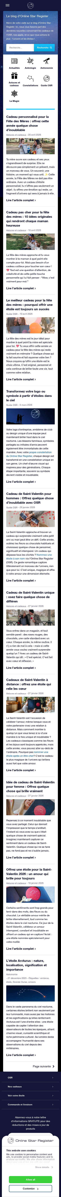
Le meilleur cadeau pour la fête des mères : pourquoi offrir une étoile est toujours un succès (29, 304)
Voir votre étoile (16, 1095)
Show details (42, 1167)
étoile (9, 982)
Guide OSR (12, 314)
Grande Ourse (20, 982)
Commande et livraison (20, 1104)
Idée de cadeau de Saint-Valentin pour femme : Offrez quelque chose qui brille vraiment (30, 786)
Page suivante (42, 1066)
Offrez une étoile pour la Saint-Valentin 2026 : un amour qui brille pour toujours (29, 873)
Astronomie (12, 974)
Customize (29, 1188)
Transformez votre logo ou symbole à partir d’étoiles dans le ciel (29, 395)
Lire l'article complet (20, 200)
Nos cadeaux (15, 1086)
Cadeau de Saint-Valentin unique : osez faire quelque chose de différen (30, 596)
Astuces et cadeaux (16, 135)
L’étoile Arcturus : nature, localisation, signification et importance (26, 965)
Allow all (30, 1179)
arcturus (44, 978)
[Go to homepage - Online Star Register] (30, 5)
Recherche (42, 47)
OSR (10, 1077)
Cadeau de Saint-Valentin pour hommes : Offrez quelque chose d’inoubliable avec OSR (30, 498)
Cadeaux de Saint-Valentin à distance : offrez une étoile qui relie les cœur (28, 684)
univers (32, 982)
